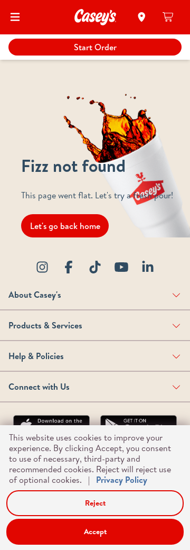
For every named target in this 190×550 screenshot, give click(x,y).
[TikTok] (95, 267)
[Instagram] (42, 267)
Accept (95, 531)
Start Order (95, 47)
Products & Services (45, 325)
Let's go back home (65, 226)
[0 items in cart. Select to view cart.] (168, 17)
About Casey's (34, 294)
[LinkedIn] (148, 267)
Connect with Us (39, 386)
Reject (95, 503)
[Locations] (141, 17)
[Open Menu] (15, 17)
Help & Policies (36, 356)
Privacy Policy (121, 479)
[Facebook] (69, 267)
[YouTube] (121, 267)
